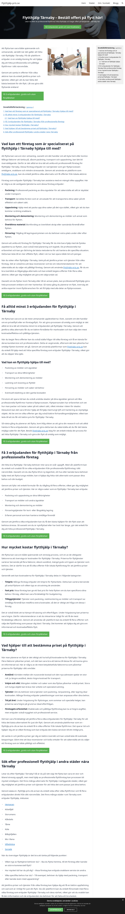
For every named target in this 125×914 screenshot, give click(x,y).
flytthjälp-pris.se (9, 174)
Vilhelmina (10, 844)
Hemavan (9, 804)
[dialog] (62, 906)
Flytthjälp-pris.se (11, 3)
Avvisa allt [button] (71, 909)
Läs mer (83, 905)
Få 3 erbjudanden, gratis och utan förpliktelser (62, 27)
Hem (83, 3)
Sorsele (8, 849)
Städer (92, 3)
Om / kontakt (104, 3)
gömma (30, 107)
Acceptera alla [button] (55, 909)
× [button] (123, 900)
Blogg (115, 3)
